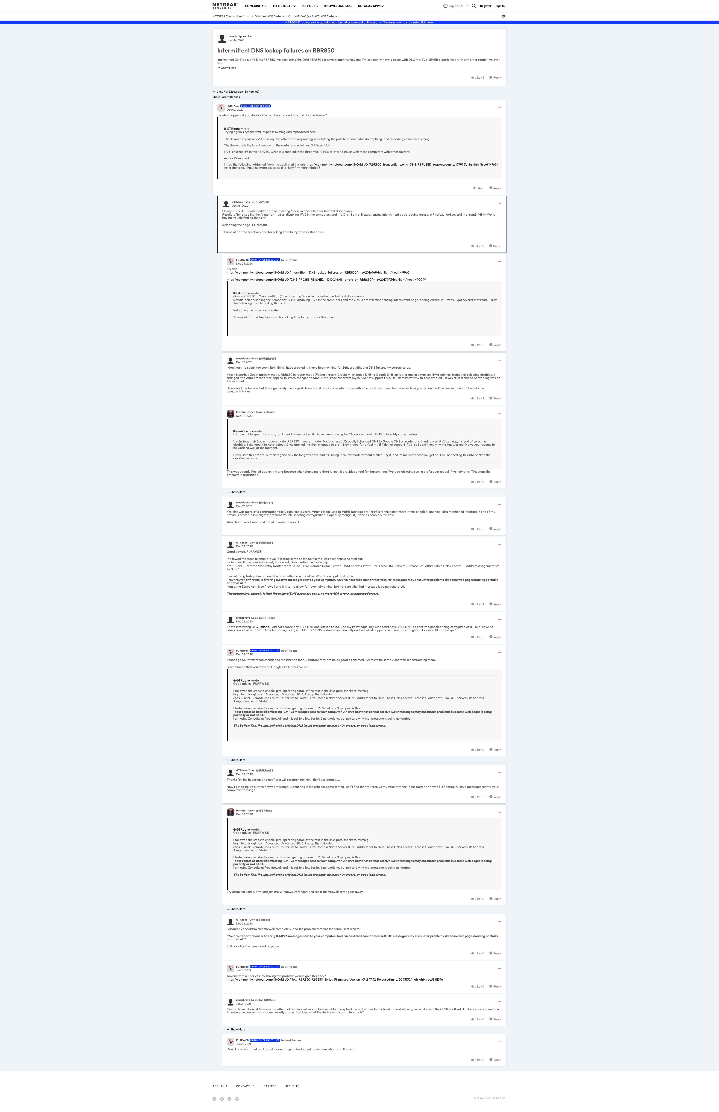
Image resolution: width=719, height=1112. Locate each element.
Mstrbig (240, 412)
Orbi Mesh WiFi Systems (269, 16)
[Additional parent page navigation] (248, 16)
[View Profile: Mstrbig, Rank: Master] (230, 414)
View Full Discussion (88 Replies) (237, 91)
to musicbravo (265, 411)
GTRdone (233, 128)
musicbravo (243, 358)
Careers (269, 1086)
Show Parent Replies (226, 96)
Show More (228, 67)
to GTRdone (289, 259)
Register (486, 6)
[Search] (474, 6)
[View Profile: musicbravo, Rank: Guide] (230, 360)
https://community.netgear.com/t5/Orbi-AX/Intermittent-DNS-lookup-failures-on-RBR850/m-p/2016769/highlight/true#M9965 (318, 272)
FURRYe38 (233, 106)
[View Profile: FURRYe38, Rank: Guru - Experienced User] (221, 108)
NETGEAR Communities (227, 16)
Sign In (500, 6)
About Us (220, 1086)
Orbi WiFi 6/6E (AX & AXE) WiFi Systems (312, 16)
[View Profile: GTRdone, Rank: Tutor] (226, 203)
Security (292, 1086)
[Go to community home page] (225, 6)
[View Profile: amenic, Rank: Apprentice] (222, 38)
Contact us (245, 1086)
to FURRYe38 (260, 201)
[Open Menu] (503, 16)
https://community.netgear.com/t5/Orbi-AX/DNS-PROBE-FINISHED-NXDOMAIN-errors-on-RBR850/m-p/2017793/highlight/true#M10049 (326, 279)
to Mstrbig (266, 502)
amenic (233, 36)
